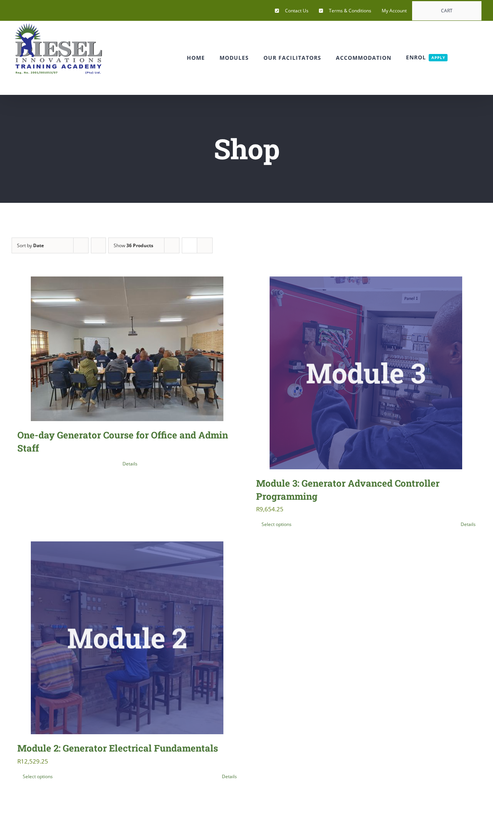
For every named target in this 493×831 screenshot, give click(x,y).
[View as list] (204, 245)
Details (130, 463)
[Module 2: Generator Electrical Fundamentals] (127, 637)
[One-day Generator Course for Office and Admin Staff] (127, 348)
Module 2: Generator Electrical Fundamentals (117, 748)
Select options (277, 524)
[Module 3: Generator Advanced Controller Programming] (365, 372)
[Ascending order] (98, 245)
